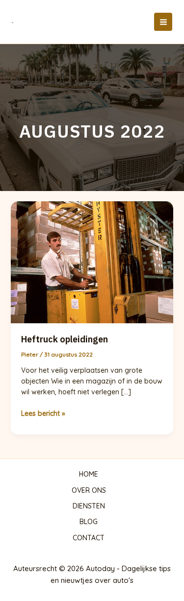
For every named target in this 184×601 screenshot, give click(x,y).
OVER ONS (89, 490)
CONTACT (89, 537)
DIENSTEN (89, 506)
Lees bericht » (43, 414)
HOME (88, 474)
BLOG (88, 521)
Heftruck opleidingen (64, 339)
